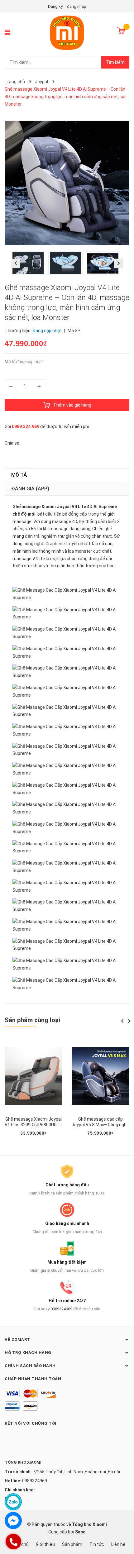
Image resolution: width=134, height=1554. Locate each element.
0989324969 (61, 1309)
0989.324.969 (25, 426)
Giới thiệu (45, 1544)
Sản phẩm (72, 1544)
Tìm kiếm (115, 62)
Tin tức (96, 1544)
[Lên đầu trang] (123, 1524)
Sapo (80, 1531)
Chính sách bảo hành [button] (30, 1365)
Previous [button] (15, 263)
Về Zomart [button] (17, 1339)
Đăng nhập (76, 6)
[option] (29, 264)
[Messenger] (13, 1520)
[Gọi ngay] (13, 1541)
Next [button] (118, 263)
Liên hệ (118, 1544)
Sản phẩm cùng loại (32, 1020)
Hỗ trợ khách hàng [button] (28, 1352)
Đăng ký (55, 6)
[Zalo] (13, 1501)
